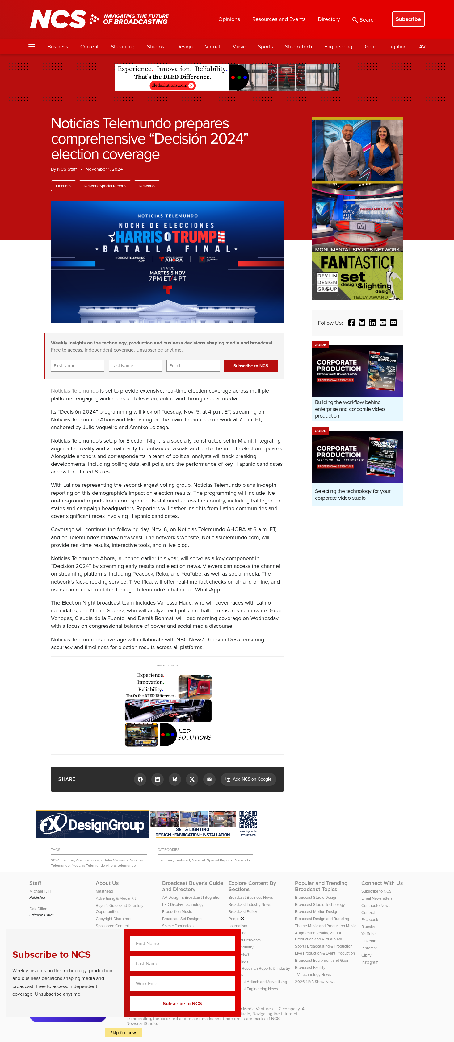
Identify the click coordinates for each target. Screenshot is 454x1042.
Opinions (229, 19)
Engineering (338, 46)
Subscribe (408, 19)
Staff (35, 883)
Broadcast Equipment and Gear (321, 960)
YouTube (368, 933)
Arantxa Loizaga (89, 860)
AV (422, 46)
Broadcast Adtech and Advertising (258, 981)
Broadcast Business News (251, 897)
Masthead (104, 891)
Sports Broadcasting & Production (323, 946)
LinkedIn (368, 941)
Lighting (397, 46)
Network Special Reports (105, 186)
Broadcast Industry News (250, 904)
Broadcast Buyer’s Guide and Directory (192, 886)
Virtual (212, 46)
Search (367, 19)
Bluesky (368, 926)
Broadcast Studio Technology (320, 904)
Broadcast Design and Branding (322, 918)
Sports (265, 46)
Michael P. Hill (41, 891)
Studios (155, 46)
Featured (182, 860)
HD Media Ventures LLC (258, 1009)
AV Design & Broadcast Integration (191, 897)
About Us (107, 883)
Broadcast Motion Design (316, 911)
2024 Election (62, 860)
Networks (147, 186)
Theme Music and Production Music (325, 925)
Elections (63, 186)
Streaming (123, 46)
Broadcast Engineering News (253, 988)
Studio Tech (298, 46)
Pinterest (369, 948)
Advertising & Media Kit (116, 898)
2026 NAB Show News (315, 981)
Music (239, 46)
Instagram (370, 962)
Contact (368, 912)
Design (184, 46)
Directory (329, 19)
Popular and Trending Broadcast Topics (321, 886)
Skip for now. (123, 1033)
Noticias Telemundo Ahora (94, 865)
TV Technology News (313, 974)
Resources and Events (278, 19)
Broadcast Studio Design (316, 897)
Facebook (369, 919)
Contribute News (375, 905)
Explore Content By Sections (252, 886)
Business (58, 46)
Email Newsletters (377, 898)
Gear (370, 46)
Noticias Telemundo (75, 390)
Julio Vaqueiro (116, 860)
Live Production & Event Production (325, 953)
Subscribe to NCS (376, 891)
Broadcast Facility (310, 967)
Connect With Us (382, 883)
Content (89, 46)
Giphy (366, 955)
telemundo (127, 865)
